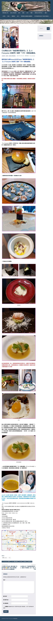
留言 (4, 579)
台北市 (3, 55)
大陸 (18, 16)
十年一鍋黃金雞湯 (14, 561)
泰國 (23, 12)
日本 (27, 12)
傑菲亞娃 (27, 55)
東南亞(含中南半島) (38, 12)
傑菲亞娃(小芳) (5, 12)
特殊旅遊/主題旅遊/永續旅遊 (26, 16)
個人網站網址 (5, 603)
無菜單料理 (30, 561)
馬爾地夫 (13, 16)
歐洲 (8, 16)
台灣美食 (25, 561)
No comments (32, 55)
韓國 (31, 12)
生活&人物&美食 (13, 12)
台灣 (19, 12)
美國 (45, 12)
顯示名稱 (5, 596)
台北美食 (20, 561)
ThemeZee (15, 618)
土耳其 (3, 16)
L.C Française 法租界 (6, 561)
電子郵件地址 (6, 599)
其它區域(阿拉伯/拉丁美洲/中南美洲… (41, 16)
